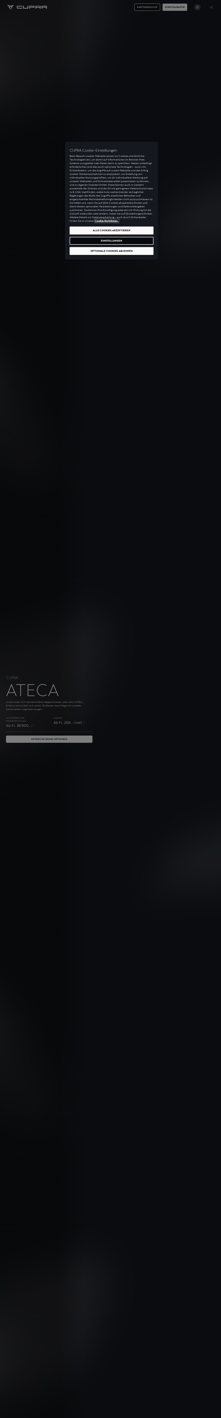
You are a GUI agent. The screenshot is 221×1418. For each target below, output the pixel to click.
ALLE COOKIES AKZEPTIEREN (111, 230)
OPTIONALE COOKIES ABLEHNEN (112, 250)
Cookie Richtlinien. (107, 220)
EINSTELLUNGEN (111, 240)
